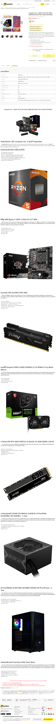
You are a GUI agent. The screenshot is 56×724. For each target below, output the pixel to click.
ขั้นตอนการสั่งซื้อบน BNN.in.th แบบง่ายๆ (34, 708)
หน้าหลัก (2, 7)
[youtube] (53, 714)
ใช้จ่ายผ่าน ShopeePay (31, 710)
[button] (1, 22)
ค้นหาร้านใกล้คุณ (47, 1)
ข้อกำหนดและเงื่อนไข (17, 712)
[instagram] (44, 714)
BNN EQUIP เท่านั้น (14, 688)
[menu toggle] (2, 4)
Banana (29, 693)
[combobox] (54, 1)
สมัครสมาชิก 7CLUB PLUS (18, 711)
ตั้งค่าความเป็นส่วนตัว (37, 719)
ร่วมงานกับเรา (16, 714)
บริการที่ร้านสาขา (30, 712)
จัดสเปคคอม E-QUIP (38, 1)
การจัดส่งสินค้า (30, 711)
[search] (42, 4)
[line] (46, 714)
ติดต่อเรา (15, 708)
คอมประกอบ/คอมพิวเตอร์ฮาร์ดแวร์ (10, 7)
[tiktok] (49, 714)
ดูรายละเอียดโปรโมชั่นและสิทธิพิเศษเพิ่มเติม (36, 25)
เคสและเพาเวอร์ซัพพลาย (31, 7)
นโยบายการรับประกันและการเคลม (33, 714)
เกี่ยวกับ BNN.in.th (17, 710)
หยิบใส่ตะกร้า (35, 56)
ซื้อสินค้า (49, 56)
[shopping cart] (54, 4)
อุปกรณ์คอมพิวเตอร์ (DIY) (22, 7)
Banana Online (19, 692)
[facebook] (42, 714)
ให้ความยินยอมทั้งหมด (48, 719)
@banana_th (36, 693)
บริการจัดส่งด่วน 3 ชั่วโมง (46, 693)
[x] (51, 714)
